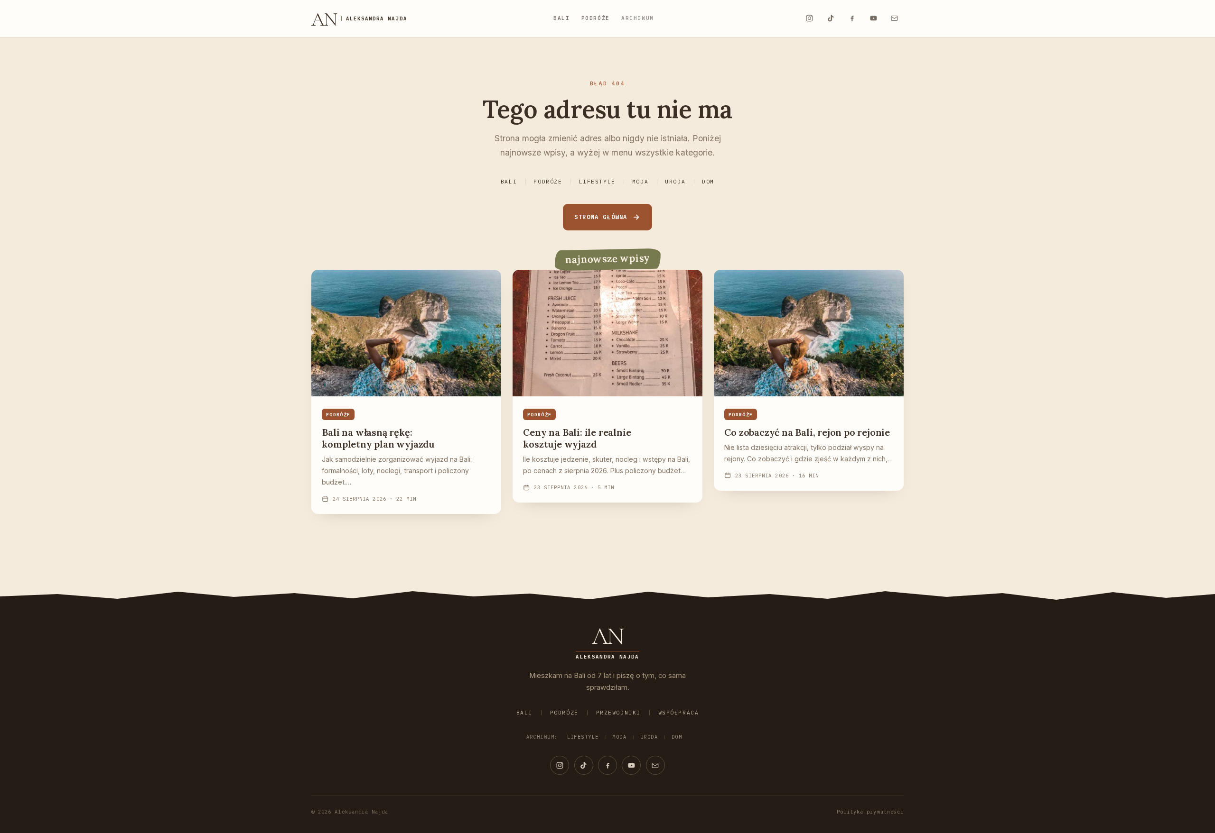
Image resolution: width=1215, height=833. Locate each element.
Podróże (595, 18)
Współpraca (678, 712)
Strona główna (600, 216)
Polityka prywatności (870, 811)
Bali (561, 18)
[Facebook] (852, 18)
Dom (708, 181)
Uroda (675, 181)
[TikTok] (831, 18)
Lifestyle (597, 181)
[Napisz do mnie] (895, 18)
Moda (640, 181)
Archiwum (637, 18)
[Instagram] (809, 18)
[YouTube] (873, 18)
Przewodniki (618, 712)
